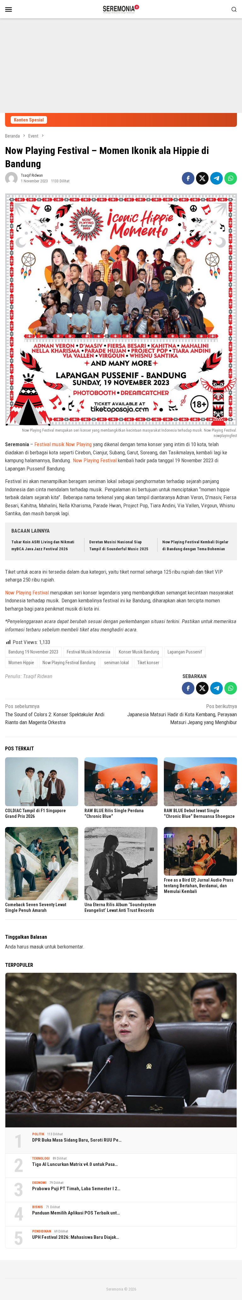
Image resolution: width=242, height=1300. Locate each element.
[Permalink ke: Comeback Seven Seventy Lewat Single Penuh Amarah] (41, 863)
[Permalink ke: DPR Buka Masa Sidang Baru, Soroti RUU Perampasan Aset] (121, 1050)
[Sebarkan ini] (188, 178)
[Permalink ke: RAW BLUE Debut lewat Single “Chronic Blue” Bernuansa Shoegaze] (200, 781)
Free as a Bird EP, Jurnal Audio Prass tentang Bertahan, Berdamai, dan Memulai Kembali (198, 886)
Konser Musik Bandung (139, 651)
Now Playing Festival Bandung (69, 662)
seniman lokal (116, 662)
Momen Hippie (21, 662)
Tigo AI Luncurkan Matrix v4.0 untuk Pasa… (75, 1164)
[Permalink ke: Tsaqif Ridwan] (11, 178)
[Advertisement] (121, 65)
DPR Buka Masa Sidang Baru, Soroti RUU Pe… (77, 1140)
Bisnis (37, 1207)
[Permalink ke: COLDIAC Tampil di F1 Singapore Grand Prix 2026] (41, 781)
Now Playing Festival (95, 460)
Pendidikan (41, 1231)
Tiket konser (148, 662)
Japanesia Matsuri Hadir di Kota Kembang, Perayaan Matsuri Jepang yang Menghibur (182, 714)
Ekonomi (39, 1183)
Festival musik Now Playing (63, 444)
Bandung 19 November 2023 (33, 651)
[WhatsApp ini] (230, 178)
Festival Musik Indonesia (88, 651)
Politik (38, 1134)
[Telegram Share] (216, 178)
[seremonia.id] (121, 8)
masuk (36, 946)
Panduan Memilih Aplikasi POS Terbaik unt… (76, 1213)
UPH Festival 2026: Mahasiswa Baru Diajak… (75, 1237)
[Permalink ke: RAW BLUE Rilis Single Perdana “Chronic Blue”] (121, 781)
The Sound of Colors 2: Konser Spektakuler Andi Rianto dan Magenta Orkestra (54, 714)
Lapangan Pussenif (185, 651)
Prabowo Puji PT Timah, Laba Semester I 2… (76, 1188)
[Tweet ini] (202, 178)
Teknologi (40, 1158)
